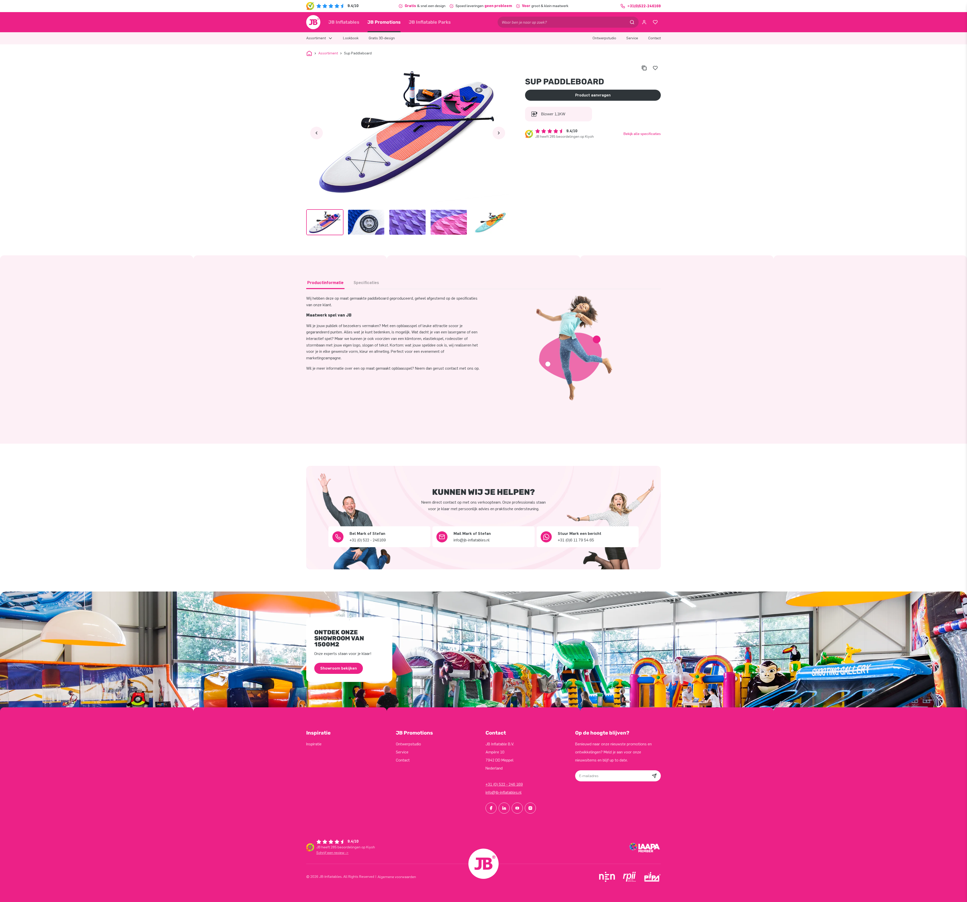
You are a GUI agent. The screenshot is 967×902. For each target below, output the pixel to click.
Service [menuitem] (632, 38)
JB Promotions (384, 22)
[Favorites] (655, 22)
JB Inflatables (343, 22)
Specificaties (366, 282)
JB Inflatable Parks (430, 22)
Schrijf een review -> (332, 853)
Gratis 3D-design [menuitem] (382, 38)
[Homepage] (313, 22)
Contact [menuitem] (654, 38)
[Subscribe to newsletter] (654, 775)
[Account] (644, 22)
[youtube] (517, 808)
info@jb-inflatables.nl (504, 792)
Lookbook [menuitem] (351, 38)
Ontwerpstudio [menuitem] (604, 38)
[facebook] (491, 808)
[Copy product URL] (644, 68)
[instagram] (530, 808)
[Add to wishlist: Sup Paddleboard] (655, 68)
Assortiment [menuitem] (316, 38)
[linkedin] (504, 808)
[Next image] (499, 133)
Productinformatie (325, 282)
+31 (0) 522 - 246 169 (504, 784)
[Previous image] (316, 133)
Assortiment (328, 53)
